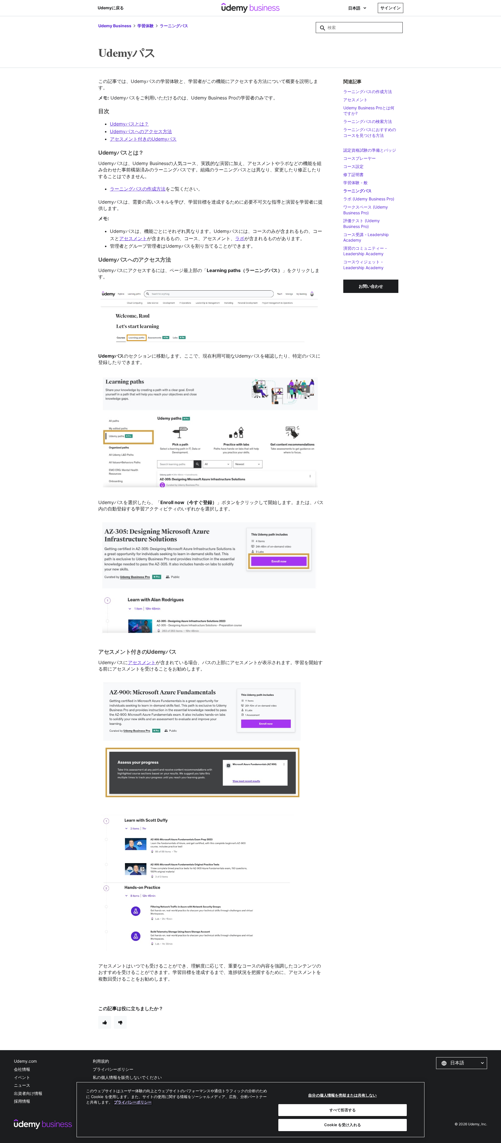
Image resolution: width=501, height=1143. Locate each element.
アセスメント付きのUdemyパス (143, 139)
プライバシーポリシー (113, 1069)
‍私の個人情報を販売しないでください (127, 1077)
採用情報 (22, 1101)
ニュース (22, 1085)
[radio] (104, 1022)
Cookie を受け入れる (342, 1124)
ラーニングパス (174, 25)
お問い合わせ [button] (371, 286)
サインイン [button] (390, 7)
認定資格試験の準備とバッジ (369, 150)
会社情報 (22, 1069)
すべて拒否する (342, 1110)
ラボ (239, 238)
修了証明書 (353, 174)
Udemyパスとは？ (129, 124)
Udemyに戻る (111, 7)
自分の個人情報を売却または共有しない (342, 1095)
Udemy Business (114, 25)
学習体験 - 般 (355, 182)
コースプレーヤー (359, 158)
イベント (22, 1077)
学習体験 (145, 25)
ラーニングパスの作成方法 (138, 189)
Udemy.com (25, 1061)
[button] (461, 1063)
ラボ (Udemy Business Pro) (368, 198)
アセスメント (133, 238)
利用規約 (101, 1061)
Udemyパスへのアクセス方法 (141, 131)
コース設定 (353, 166)
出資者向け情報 (28, 1093)
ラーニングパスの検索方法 (367, 121)
